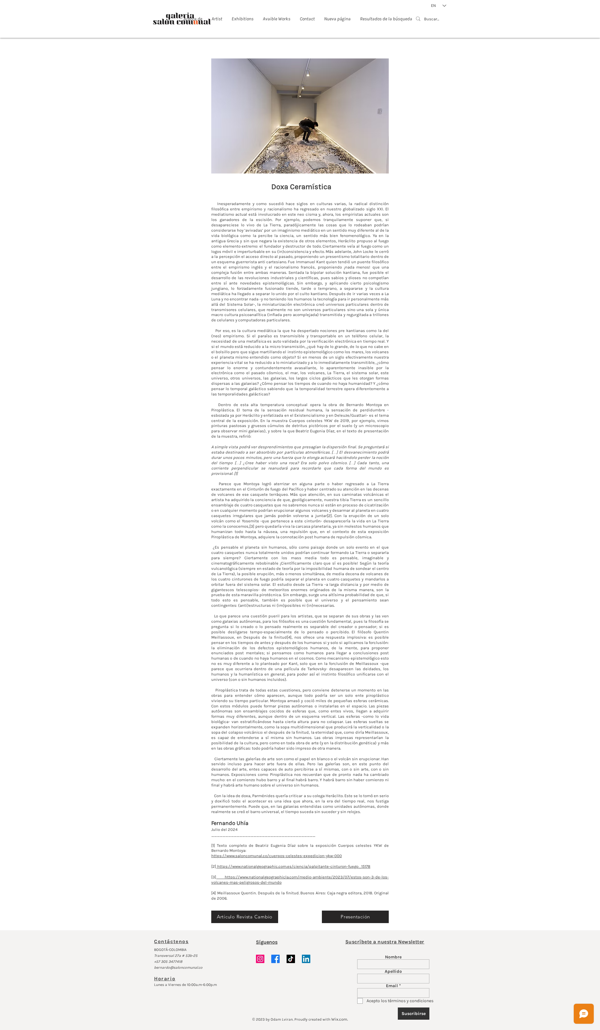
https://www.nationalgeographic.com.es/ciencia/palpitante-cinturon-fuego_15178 (293, 866)
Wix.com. (339, 1019)
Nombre (393, 957)
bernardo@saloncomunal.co (178, 967)
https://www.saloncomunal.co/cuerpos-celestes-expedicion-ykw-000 (276, 855)
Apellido (393, 971)
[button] (300, 115)
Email (392, 986)
